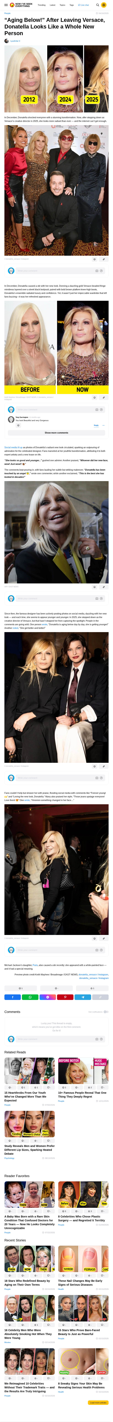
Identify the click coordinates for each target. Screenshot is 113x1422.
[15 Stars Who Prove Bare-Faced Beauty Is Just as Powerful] (83, 1309)
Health (61, 1289)
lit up (20, 447)
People (7, 13)
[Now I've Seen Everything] (21, 5)
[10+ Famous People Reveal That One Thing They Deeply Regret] (83, 1071)
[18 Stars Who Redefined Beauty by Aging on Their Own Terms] (29, 1259)
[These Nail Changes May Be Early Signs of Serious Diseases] (83, 1259)
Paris (35, 965)
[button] (20, 988)
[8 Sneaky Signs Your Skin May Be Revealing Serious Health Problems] (83, 1362)
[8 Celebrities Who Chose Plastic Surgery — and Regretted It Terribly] (83, 1195)
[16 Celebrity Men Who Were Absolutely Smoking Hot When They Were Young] (29, 1309)
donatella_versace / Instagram (93, 974)
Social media (10, 447)
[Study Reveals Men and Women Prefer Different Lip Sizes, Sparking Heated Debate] (29, 1125)
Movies (7, 1342)
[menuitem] (42, 5)
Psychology (9, 1158)
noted (15, 628)
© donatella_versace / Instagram (16, 259)
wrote (44, 624)
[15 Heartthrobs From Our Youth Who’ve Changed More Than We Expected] (29, 1071)
